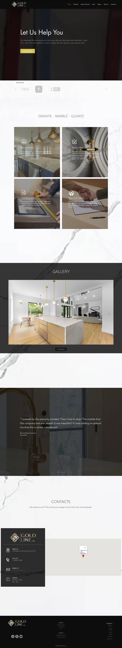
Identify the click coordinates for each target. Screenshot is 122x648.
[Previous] (15, 89)
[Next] (106, 89)
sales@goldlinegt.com (18, 570)
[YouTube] (21, 636)
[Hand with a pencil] (24, 89)
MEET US (15, 549)
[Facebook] (17, 636)
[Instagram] (12, 636)
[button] (60, 312)
